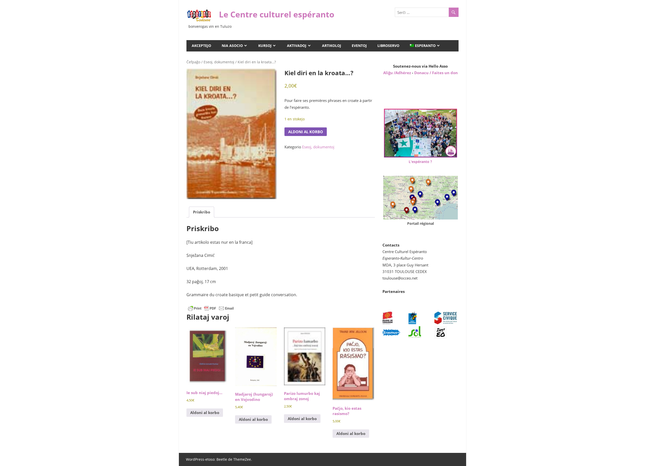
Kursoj (265, 45)
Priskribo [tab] (201, 211)
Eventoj (359, 45)
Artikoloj (331, 45)
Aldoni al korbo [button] (204, 412)
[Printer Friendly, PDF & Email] (210, 308)
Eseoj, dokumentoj (219, 62)
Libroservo (388, 45)
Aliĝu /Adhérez (397, 72)
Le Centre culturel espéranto (276, 14)
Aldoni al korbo (305, 131)
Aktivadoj (296, 45)
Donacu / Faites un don (436, 72)
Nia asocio (232, 45)
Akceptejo (201, 45)
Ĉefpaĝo (193, 62)
